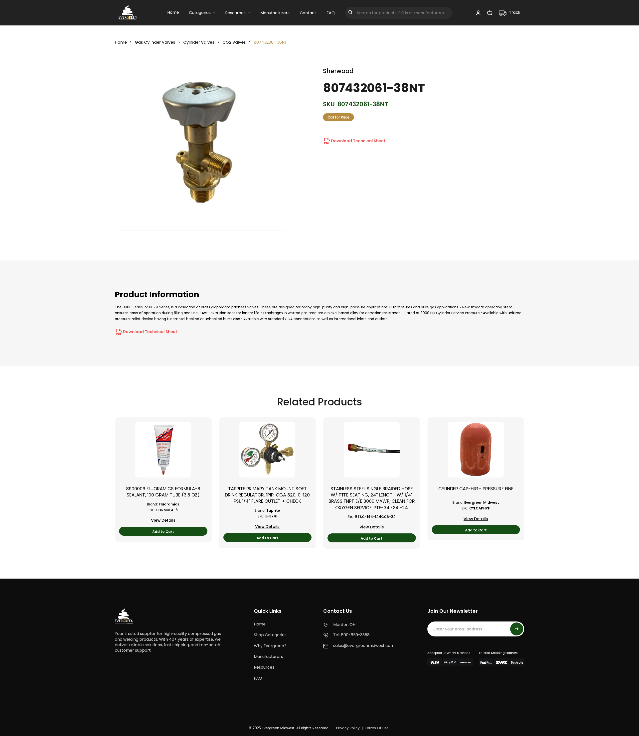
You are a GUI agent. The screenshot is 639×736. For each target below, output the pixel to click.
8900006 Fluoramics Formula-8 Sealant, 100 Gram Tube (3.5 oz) (163, 492)
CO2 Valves (234, 42)
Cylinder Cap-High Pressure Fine (475, 489)
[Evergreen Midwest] (128, 12)
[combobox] (398, 13)
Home (121, 42)
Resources (264, 667)
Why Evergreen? (270, 646)
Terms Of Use (377, 728)
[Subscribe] (516, 628)
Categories (200, 12)
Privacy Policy (348, 728)
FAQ (258, 678)
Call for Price (338, 117)
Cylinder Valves (198, 42)
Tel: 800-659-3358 (351, 635)
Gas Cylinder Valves (155, 42)
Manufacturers (268, 656)
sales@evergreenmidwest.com (363, 645)
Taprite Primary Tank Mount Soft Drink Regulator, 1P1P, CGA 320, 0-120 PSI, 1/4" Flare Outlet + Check (267, 495)
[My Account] (478, 12)
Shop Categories (270, 635)
